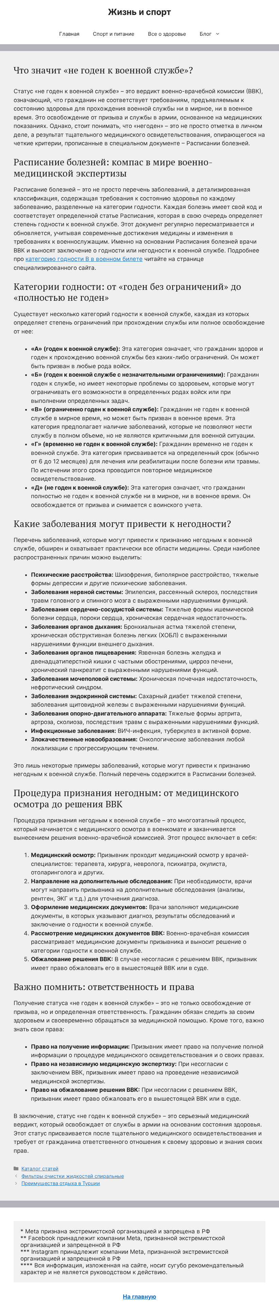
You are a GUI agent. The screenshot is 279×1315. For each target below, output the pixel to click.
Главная (69, 34)
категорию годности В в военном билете (84, 259)
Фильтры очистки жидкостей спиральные (72, 1176)
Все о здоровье (167, 34)
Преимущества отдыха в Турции (60, 1183)
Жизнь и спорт (139, 12)
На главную (139, 1296)
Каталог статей (40, 1168)
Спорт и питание (113, 34)
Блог (206, 34)
